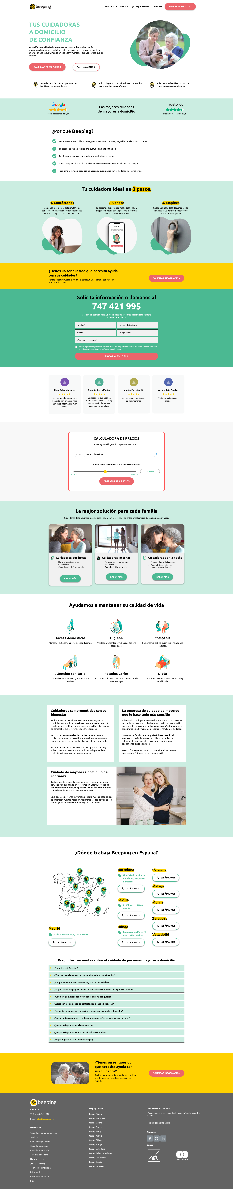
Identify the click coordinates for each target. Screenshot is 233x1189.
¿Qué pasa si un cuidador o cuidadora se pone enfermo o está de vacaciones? (92, 1018)
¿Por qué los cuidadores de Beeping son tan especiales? (81, 982)
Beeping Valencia (96, 1123)
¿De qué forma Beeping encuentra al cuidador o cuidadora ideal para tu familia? (93, 989)
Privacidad (35, 1172)
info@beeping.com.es (46, 1119)
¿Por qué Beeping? (38, 1163)
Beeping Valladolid (97, 1149)
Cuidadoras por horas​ (40, 1142)
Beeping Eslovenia (96, 1166)
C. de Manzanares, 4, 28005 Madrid (71, 934)
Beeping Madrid (95, 1114)
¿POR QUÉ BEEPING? (141, 6)
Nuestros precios (37, 1159)
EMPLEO (158, 6)
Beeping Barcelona (97, 1118)
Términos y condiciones (40, 1168)
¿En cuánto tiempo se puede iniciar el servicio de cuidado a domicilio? (88, 1011)
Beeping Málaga (96, 1131)
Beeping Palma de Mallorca (100, 1153)
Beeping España (95, 1162)
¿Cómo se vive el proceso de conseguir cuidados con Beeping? (84, 975)
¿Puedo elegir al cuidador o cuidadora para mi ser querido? (83, 996)
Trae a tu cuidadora (39, 1155)
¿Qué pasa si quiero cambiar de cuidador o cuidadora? (80, 1032)
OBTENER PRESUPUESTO (117, 481)
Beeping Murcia (95, 1136)
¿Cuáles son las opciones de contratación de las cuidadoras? (84, 1004)
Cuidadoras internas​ (39, 1146)
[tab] (116, 968)
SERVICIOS (109, 6)
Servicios (34, 1137)
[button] (180, 6)
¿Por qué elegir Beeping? (66, 968)
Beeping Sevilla (95, 1127)
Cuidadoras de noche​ (39, 1150)
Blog (32, 1181)
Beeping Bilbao (95, 1140)
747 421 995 (116, 306)
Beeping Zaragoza (96, 1144)
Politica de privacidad (39, 1176)
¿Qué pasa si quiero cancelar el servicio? (74, 1025)
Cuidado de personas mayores (43, 1133)
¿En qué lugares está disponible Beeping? (74, 1039)
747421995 (44, 1114)
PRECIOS (124, 6)
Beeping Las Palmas (97, 1158)
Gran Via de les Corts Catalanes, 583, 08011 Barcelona (134, 878)
